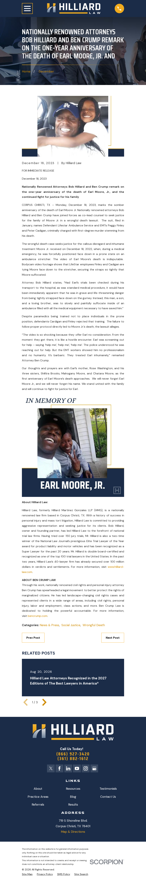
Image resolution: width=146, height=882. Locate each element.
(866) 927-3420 (73, 754)
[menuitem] (27, 874)
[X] (51, 768)
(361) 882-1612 (73, 758)
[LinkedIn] (68, 768)
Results (73, 804)
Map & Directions (73, 832)
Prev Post (33, 638)
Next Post (113, 638)
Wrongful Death (94, 625)
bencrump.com (37, 616)
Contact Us (108, 797)
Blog (73, 797)
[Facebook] (59, 768)
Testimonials (108, 789)
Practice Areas (38, 797)
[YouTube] (77, 768)
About (38, 789)
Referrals (38, 804)
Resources (73, 789)
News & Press (49, 625)
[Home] (73, 8)
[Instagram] (86, 768)
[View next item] (44, 702)
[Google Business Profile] (94, 768)
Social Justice (70, 625)
